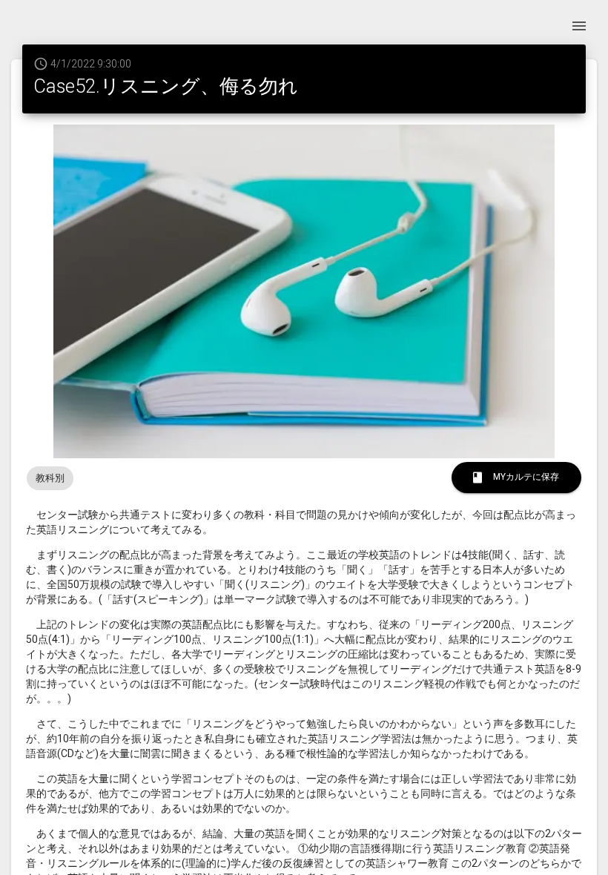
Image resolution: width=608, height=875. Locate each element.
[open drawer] (579, 26)
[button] (50, 478)
